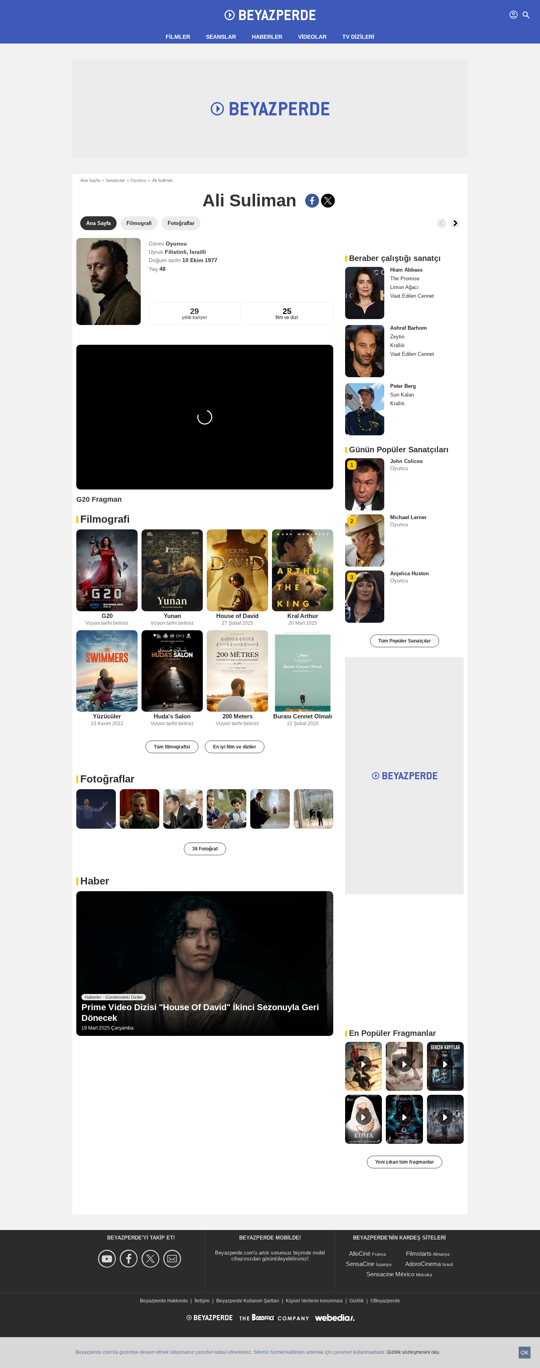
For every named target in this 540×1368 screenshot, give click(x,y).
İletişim (202, 1301)
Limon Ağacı (404, 287)
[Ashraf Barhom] (364, 351)
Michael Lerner (408, 517)
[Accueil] (270, 15)
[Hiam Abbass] (364, 293)
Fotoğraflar (107, 779)
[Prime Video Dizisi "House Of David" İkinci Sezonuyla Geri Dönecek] (204, 963)
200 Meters (238, 716)
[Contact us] (173, 1259)
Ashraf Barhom (408, 328)
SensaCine (360, 1263)
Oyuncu (138, 180)
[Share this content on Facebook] (312, 201)
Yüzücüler (107, 716)
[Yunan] (172, 570)
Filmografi (105, 519)
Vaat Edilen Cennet (412, 296)
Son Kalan (402, 395)
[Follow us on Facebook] (130, 1259)
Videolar (312, 37)
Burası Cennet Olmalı (302, 716)
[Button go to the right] (455, 223)
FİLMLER (178, 37)
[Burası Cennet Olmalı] (302, 671)
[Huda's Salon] (172, 671)
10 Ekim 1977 (199, 260)
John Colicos (406, 461)
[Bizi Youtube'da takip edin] (108, 1259)
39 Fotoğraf (205, 849)
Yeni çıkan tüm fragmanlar (404, 1162)
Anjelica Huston (409, 573)
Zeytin (397, 337)
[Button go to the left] (441, 223)
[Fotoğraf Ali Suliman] (96, 809)
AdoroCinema (423, 1263)
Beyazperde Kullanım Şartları (247, 1301)
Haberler (267, 37)
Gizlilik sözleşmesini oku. (413, 1352)
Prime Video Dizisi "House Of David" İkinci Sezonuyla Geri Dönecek (200, 1012)
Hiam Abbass (406, 270)
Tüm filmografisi (172, 747)
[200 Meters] (237, 671)
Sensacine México (390, 1274)
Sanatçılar (115, 180)
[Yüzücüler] (107, 671)
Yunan (172, 615)
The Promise (404, 279)
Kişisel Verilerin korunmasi (314, 1301)
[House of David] (237, 570)
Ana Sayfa (90, 180)
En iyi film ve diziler (234, 747)
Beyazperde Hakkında (164, 1301)
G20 (107, 615)
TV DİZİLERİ (358, 37)
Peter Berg (403, 386)
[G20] (107, 570)
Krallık (397, 345)
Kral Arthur (302, 615)
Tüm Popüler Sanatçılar (404, 641)
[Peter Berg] (364, 409)
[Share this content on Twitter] (328, 201)
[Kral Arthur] (302, 570)
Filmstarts (419, 1253)
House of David (237, 615)
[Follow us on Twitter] (152, 1259)
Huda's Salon (172, 716)
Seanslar (221, 37)
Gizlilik (356, 1301)
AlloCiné (359, 1253)
